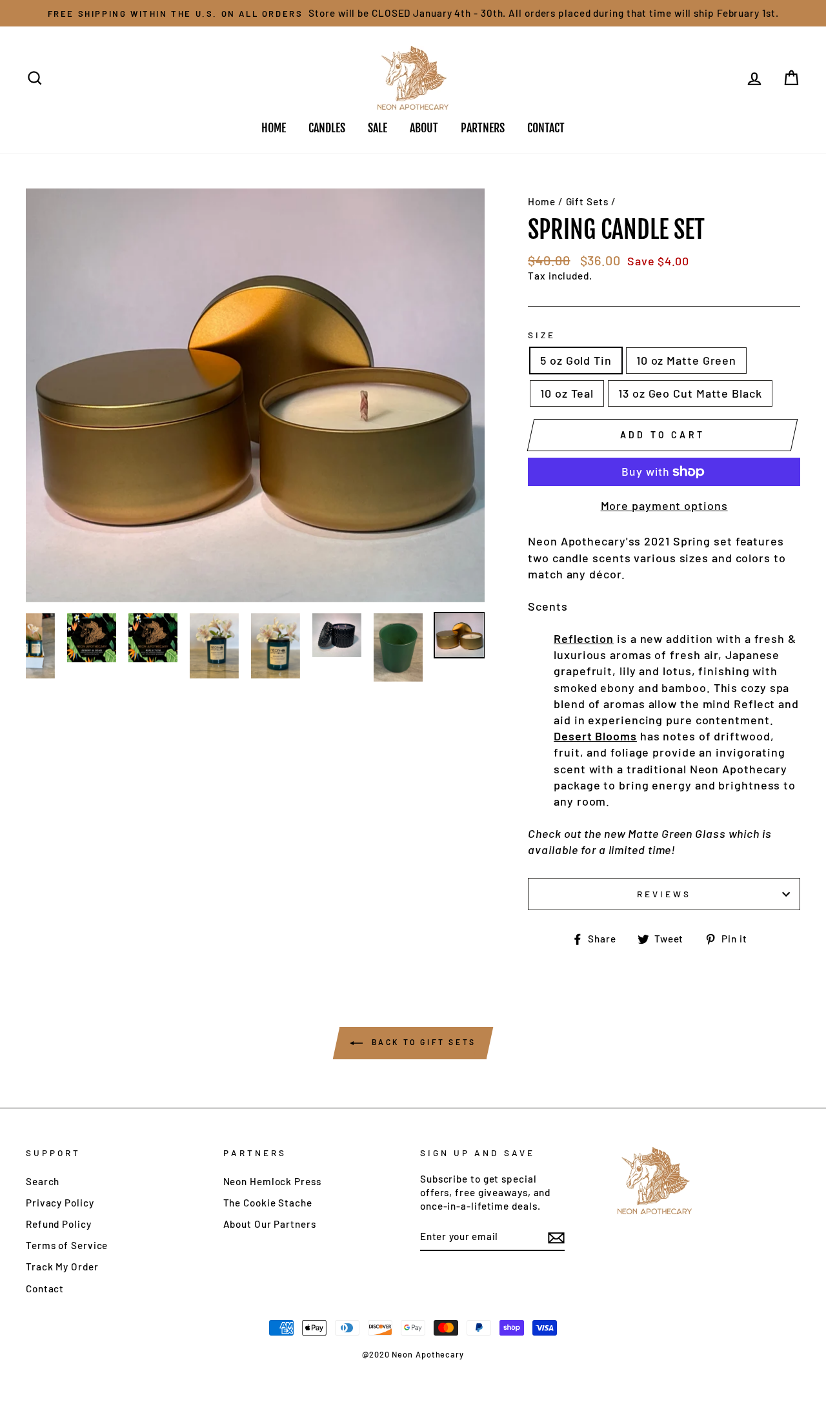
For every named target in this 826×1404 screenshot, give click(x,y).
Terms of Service (67, 1245)
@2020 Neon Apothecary (413, 1354)
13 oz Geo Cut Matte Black (690, 393)
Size (542, 334)
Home (542, 201)
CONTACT (546, 128)
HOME (273, 128)
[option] (413, 13)
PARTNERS (483, 128)
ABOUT (424, 128)
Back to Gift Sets (422, 1041)
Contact (45, 1288)
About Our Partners (269, 1224)
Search (42, 1181)
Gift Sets (587, 201)
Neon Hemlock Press (272, 1181)
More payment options (664, 505)
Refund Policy (59, 1224)
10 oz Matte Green (686, 360)
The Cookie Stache (267, 1202)
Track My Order (62, 1266)
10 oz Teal (567, 393)
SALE (377, 128)
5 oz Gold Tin (576, 360)
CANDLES (326, 128)
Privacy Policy (60, 1202)
